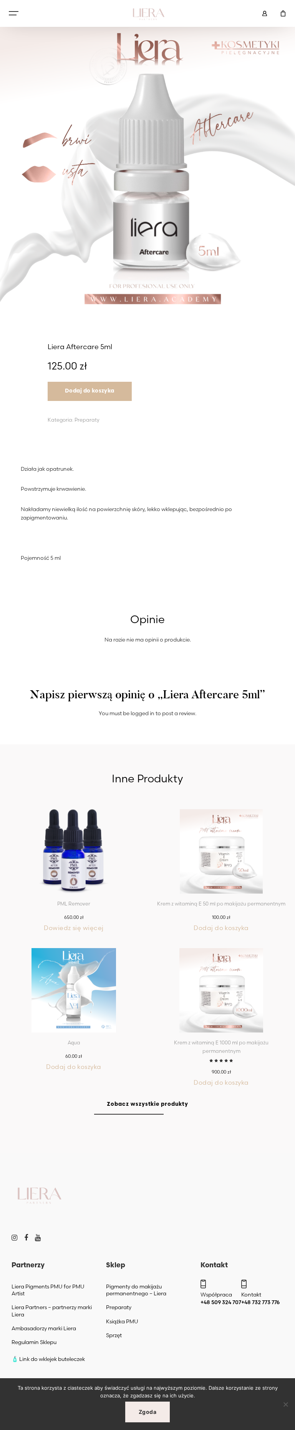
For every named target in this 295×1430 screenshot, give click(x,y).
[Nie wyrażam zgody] (285, 1404)
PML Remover (73, 904)
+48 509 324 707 (221, 1302)
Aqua (74, 1042)
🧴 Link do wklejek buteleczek (48, 1359)
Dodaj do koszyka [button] (221, 928)
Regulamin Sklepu (34, 1342)
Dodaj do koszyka (89, 391)
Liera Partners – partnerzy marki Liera (52, 1311)
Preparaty (87, 420)
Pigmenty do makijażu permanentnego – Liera (136, 1290)
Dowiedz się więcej (74, 928)
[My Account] (265, 13)
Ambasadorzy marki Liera (44, 1328)
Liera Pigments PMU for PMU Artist (48, 1290)
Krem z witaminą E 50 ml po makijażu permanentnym (221, 904)
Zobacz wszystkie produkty (148, 1104)
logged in (142, 713)
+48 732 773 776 (260, 1302)
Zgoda (147, 1412)
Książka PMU (122, 1321)
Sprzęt (114, 1335)
